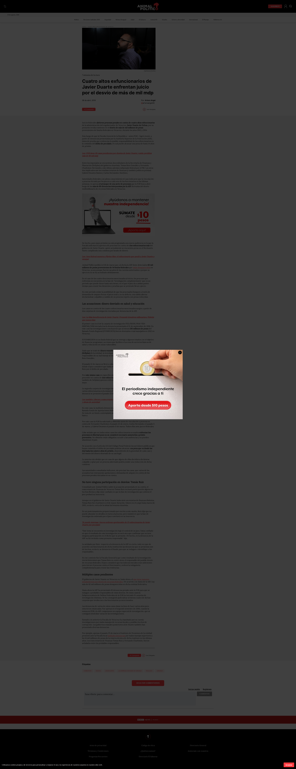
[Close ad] (180, 352)
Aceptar (288, 765)
